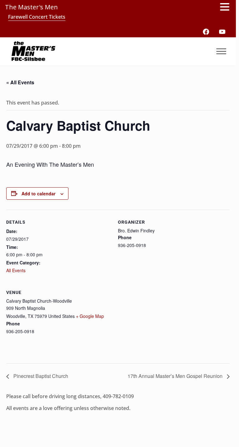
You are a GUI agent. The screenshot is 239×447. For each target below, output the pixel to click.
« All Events (20, 82)
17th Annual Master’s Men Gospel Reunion (176, 375)
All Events (16, 270)
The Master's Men (31, 7)
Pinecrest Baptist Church (40, 375)
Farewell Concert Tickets (36, 16)
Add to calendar (38, 193)
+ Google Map (90, 316)
